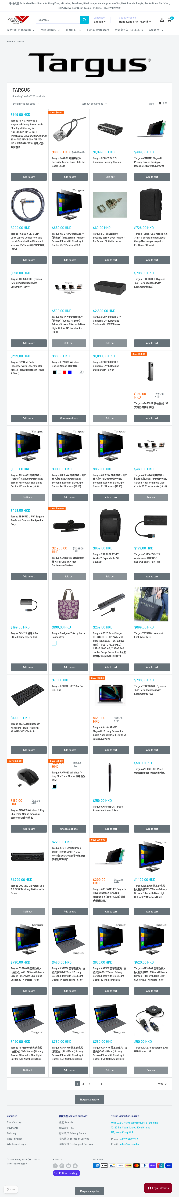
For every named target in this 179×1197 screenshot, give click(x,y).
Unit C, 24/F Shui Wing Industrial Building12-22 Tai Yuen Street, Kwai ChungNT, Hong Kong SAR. (134, 1127)
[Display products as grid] (159, 103)
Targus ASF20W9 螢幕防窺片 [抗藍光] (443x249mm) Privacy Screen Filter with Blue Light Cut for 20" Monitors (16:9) (27, 974)
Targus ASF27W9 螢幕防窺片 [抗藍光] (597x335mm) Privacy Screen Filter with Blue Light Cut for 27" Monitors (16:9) (150, 891)
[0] (169, 20)
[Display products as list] (165, 103)
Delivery (11, 1133)
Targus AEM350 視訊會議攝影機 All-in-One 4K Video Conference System (68, 561)
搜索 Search (66, 1122)
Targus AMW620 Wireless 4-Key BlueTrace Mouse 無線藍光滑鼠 (68, 776)
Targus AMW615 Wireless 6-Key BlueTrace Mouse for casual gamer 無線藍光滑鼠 (27, 814)
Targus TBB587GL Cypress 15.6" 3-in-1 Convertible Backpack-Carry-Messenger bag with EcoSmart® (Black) (151, 239)
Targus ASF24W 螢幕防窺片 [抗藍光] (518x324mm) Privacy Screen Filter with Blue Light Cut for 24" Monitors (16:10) (69, 481)
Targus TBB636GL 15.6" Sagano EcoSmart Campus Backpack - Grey (27, 520)
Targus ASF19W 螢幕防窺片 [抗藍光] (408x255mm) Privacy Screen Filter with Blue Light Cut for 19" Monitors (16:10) (109, 974)
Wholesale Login (16, 1144)
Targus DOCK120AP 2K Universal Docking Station (107, 160)
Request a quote (89, 1099)
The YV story (14, 1122)
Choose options (69, 418)
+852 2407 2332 (129, 1139)
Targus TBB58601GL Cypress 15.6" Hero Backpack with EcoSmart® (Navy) (149, 283)
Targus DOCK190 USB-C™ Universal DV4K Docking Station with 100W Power (107, 320)
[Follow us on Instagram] (61, 1165)
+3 (81, 372)
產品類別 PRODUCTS (19, 29)
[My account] (162, 20)
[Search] (84, 20)
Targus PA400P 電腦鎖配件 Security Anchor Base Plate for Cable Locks (68, 162)
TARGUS (20, 41)
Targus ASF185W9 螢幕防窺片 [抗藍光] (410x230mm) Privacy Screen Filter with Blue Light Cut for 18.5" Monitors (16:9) (150, 974)
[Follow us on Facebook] (55, 1165)
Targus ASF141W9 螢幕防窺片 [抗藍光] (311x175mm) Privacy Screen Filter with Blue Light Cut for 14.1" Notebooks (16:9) (67, 1053)
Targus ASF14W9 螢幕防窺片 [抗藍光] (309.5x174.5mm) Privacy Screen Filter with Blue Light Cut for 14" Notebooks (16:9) (68, 324)
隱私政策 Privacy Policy (72, 1133)
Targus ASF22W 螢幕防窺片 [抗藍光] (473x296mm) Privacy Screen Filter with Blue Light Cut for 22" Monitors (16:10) (110, 481)
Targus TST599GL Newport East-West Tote (148, 635)
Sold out (110, 176)
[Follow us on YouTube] (68, 1165)
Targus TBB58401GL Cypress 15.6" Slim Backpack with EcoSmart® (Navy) (26, 283)
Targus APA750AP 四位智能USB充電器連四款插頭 (151, 405)
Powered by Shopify (17, 1163)
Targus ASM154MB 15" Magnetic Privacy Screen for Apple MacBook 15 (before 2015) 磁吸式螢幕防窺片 (109, 895)
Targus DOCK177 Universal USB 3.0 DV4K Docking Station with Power (27, 889)
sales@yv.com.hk (129, 1144)
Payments (12, 1127)
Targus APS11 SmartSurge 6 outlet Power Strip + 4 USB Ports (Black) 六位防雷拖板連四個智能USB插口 (68, 853)
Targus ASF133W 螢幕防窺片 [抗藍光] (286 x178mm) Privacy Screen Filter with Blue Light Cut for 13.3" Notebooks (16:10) (150, 481)
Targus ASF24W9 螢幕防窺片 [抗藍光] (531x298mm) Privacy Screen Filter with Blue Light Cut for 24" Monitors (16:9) (27, 481)
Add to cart (29, 176)
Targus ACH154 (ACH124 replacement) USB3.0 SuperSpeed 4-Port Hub (147, 558)
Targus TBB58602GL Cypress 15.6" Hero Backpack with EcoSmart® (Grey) (150, 690)
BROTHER (71, 29)
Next (160, 1083)
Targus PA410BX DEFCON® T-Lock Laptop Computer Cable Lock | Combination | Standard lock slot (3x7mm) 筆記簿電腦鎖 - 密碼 (28, 241)
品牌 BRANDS (48, 29)
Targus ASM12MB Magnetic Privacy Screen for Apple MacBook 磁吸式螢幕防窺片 (149, 162)
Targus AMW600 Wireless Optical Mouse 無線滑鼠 (65, 364)
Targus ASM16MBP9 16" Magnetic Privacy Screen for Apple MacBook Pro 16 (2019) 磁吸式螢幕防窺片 (109, 733)
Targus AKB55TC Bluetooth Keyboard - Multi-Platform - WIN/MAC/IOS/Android (25, 727)
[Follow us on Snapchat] (75, 1165)
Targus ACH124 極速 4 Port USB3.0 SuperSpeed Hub (25, 635)
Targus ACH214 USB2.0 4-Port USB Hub (68, 688)
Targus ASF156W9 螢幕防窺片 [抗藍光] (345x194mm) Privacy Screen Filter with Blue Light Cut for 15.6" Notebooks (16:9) (27, 1053)
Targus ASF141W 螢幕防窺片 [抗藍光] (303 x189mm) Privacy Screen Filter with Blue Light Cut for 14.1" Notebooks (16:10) (110, 1053)
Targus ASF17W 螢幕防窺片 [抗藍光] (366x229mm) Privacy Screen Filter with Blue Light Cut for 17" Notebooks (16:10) (68, 974)
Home (10, 41)
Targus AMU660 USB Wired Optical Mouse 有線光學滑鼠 (149, 771)
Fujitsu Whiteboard (98, 29)
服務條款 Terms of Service (74, 1138)
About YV (154, 29)
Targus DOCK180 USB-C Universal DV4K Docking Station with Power (106, 366)
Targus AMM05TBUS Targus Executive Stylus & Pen (108, 808)
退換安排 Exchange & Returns (76, 1144)
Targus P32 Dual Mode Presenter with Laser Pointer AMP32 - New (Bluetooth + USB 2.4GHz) (27, 368)
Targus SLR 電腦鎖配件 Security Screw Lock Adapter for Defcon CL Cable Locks (108, 237)
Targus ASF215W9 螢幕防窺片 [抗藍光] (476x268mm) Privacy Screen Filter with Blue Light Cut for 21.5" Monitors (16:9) (68, 239)
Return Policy (14, 1138)
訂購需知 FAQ (66, 1127)
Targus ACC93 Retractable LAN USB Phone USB (151, 1049)
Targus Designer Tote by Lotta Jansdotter (68, 635)
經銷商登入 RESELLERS (129, 29)
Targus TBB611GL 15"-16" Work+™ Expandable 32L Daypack (106, 558)
